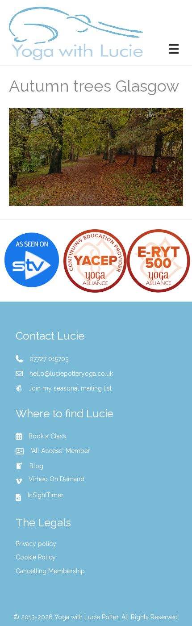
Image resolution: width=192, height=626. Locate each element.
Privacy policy (36, 543)
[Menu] (174, 49)
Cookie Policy (36, 557)
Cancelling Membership (50, 571)
